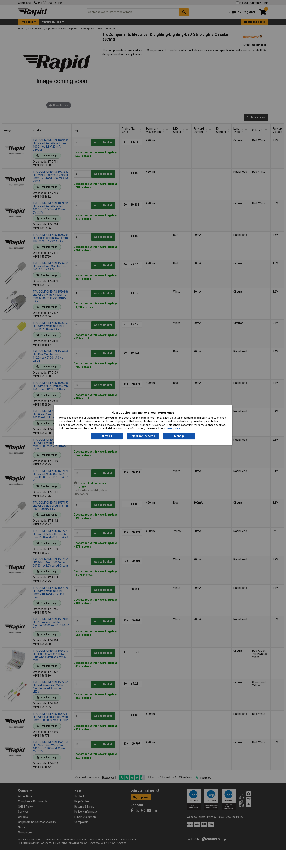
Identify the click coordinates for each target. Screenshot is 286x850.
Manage (179, 436)
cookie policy (172, 428)
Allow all (106, 436)
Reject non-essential (143, 436)
